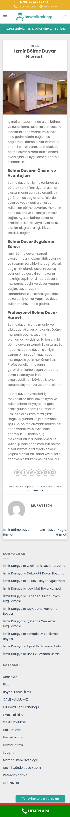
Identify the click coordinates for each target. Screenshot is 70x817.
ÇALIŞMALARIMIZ (15, 699)
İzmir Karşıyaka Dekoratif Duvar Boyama (34, 573)
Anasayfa (10, 677)
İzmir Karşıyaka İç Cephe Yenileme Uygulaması (29, 624)
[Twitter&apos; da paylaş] (31, 472)
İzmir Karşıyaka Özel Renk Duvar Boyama (34, 565)
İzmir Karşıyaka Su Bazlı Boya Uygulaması (34, 581)
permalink (37, 490)
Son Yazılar (11, 783)
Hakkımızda (12, 730)
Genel (35, 45)
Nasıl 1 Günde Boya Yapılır (22, 767)
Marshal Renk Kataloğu (20, 760)
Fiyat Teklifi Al (13, 714)
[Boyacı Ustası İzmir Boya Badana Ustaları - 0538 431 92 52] (35, 17)
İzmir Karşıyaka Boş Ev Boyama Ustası (31, 654)
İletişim (60, 28)
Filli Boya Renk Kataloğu (21, 707)
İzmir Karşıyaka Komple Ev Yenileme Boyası (30, 636)
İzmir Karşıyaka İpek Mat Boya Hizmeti (32, 588)
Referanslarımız (39, 28)
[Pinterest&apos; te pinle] (45, 472)
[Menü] (5, 16)
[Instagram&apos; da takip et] (64, 16)
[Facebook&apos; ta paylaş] (24, 472)
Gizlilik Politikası (14, 722)
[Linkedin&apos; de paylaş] (52, 472)
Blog (6, 684)
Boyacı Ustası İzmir (17, 692)
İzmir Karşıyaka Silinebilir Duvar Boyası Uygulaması (31, 598)
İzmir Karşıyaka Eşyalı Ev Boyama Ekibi (32, 646)
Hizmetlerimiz (14, 28)
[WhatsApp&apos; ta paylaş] (17, 472)
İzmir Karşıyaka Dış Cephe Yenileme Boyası (30, 611)
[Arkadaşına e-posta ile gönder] (38, 472)
